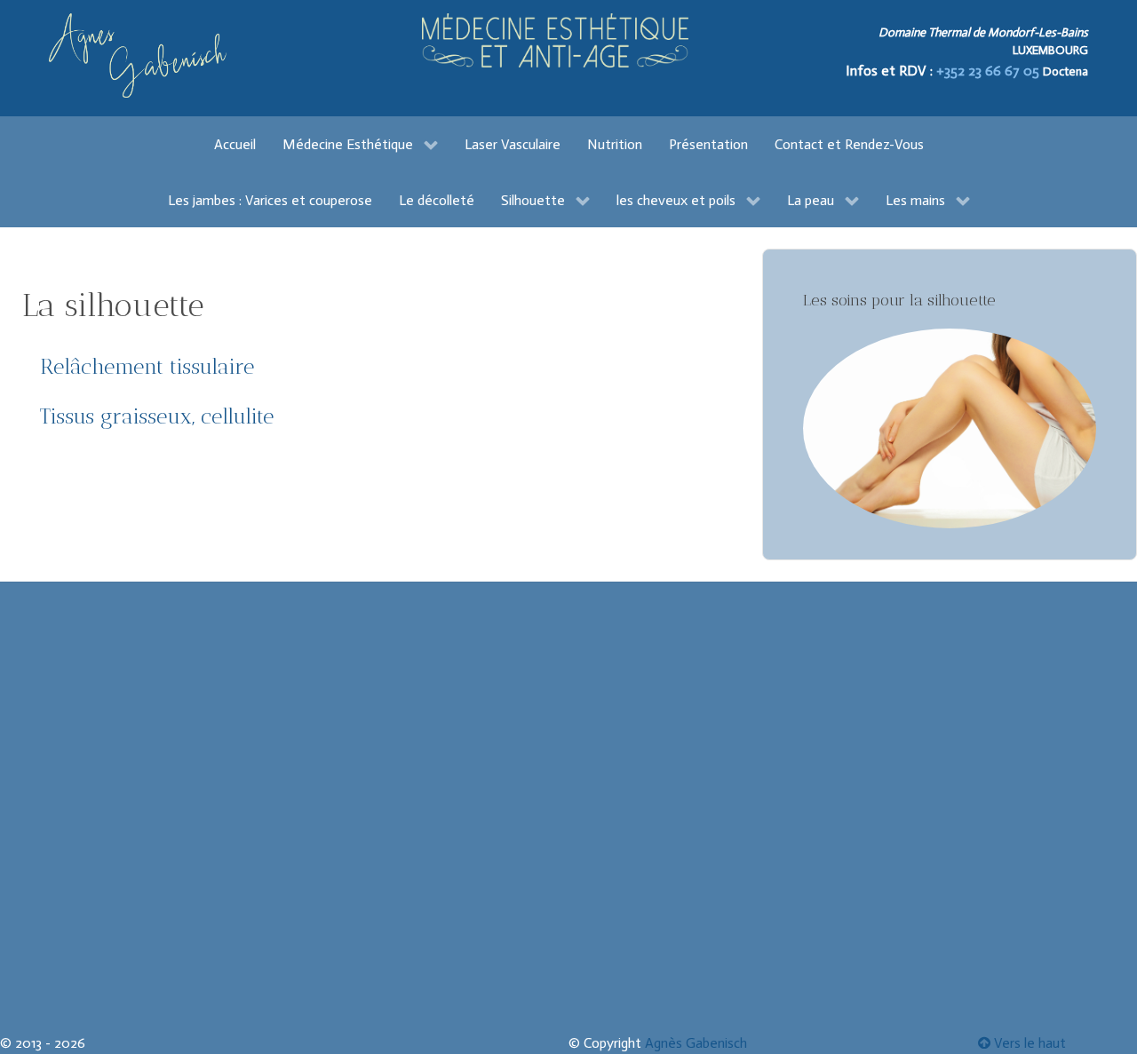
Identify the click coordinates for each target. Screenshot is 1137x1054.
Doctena (1065, 71)
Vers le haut (1028, 1042)
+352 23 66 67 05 (989, 70)
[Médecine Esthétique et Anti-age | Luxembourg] (555, 40)
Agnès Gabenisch (696, 1042)
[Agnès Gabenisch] (138, 55)
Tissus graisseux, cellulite (157, 416)
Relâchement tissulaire (147, 366)
